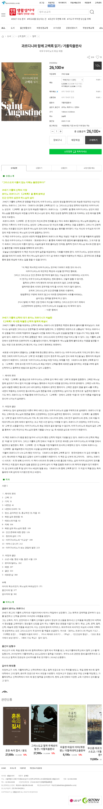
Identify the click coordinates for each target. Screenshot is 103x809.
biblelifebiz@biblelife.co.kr (66, 785)
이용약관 (23, 768)
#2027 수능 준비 (18, 19)
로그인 (41, 3)
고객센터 (98, 3)
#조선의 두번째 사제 (56, 19)
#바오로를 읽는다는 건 (36, 19)
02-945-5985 (72, 779)
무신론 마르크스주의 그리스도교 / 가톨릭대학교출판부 (72, 751)
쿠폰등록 (88, 3)
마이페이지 (62, 3)
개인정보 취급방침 (36, 768)
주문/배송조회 (75, 3)
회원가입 (51, 3)
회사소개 (13, 768)
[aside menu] (3, 14)
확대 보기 (5, 120)
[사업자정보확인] (46, 782)
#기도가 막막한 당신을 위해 (79, 19)
